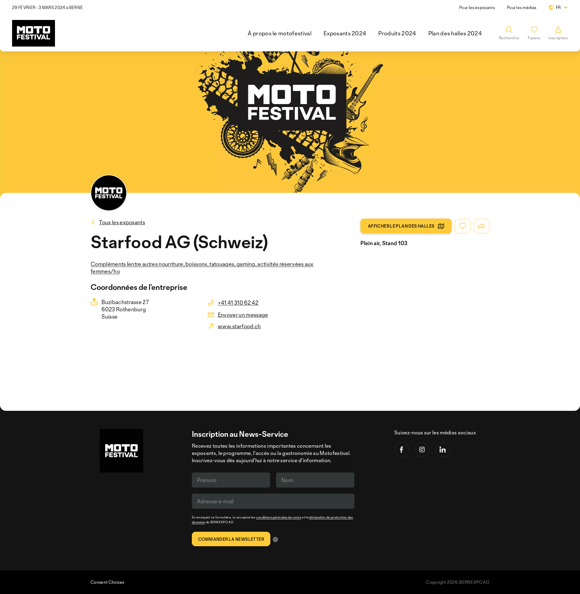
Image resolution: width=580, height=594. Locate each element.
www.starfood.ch (239, 326)
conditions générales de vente (278, 517)
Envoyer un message (243, 314)
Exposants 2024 (345, 33)
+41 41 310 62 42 (238, 302)
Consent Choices (107, 582)
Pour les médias (521, 7)
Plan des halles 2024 (455, 33)
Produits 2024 (397, 33)
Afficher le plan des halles (401, 226)
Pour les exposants (477, 7)
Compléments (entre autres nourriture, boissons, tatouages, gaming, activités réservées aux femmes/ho (202, 267)
